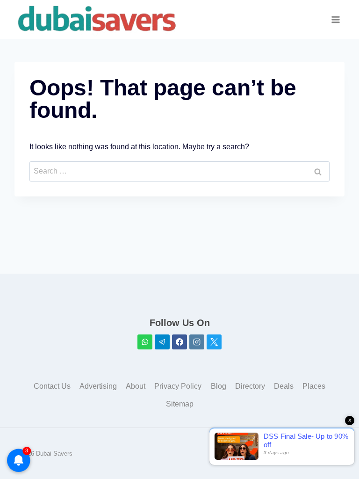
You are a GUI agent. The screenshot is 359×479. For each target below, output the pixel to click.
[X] (214, 341)
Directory (250, 386)
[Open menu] (336, 20)
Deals (284, 386)
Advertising (98, 386)
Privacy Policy (177, 386)
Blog (218, 386)
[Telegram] (162, 341)
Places (313, 386)
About (135, 386)
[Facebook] (179, 341)
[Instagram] (196, 341)
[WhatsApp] (144, 341)
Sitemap (180, 404)
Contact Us (52, 386)
